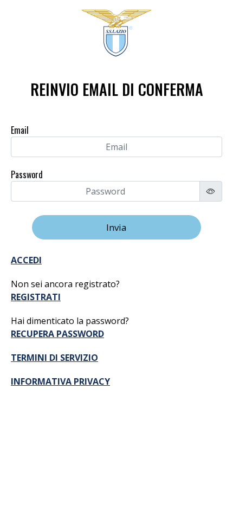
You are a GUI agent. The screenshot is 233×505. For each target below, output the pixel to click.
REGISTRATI (36, 297)
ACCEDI (26, 260)
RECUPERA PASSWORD (57, 334)
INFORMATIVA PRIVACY (60, 381)
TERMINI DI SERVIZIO (54, 358)
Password (27, 174)
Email (20, 130)
